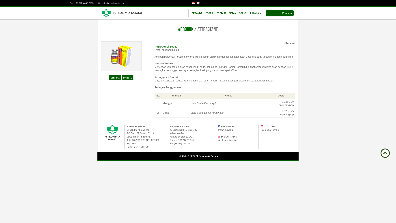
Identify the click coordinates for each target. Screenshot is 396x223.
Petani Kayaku (225, 130)
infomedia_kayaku (270, 130)
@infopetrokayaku (227, 140)
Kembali (290, 43)
